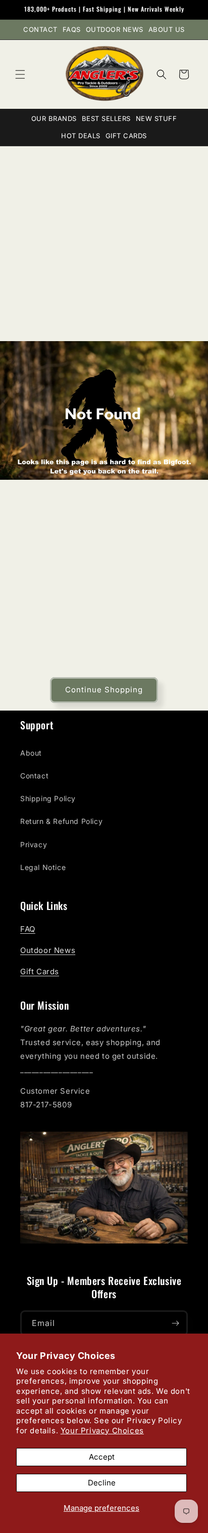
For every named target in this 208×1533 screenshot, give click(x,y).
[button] (20, 74)
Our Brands (54, 118)
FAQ (27, 929)
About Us (166, 29)
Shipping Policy (48, 798)
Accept (102, 1457)
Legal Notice (43, 867)
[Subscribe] (175, 1323)
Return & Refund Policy (61, 821)
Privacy (33, 844)
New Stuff (156, 118)
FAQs (72, 29)
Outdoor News (114, 29)
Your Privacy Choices (102, 1430)
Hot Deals (80, 136)
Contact (40, 29)
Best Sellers (106, 118)
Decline (102, 1482)
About (31, 753)
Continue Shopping (104, 689)
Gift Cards (126, 136)
